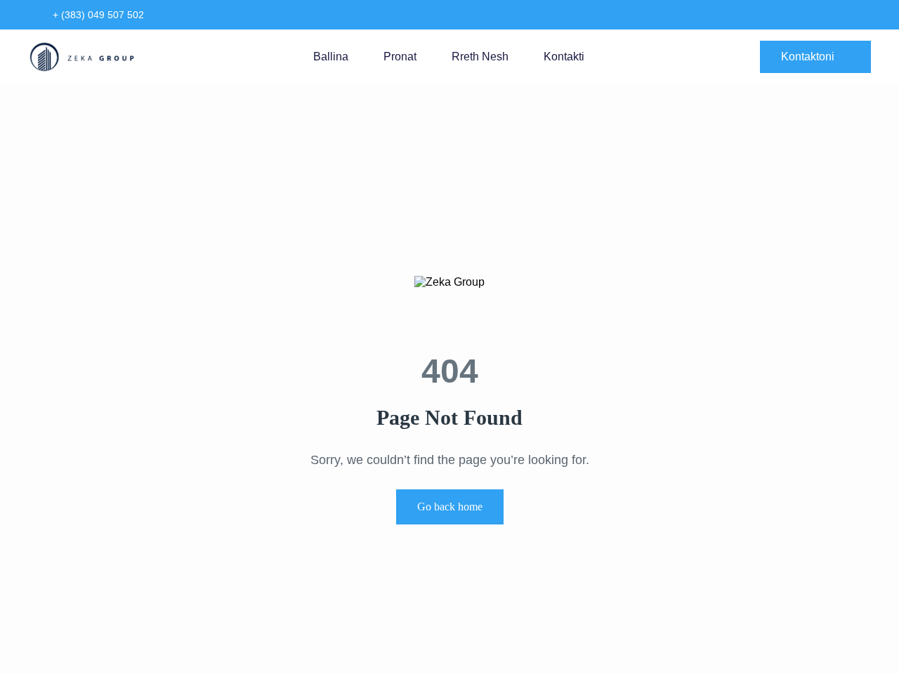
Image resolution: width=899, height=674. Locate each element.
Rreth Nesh (480, 56)
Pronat (399, 56)
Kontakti (564, 56)
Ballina (330, 56)
